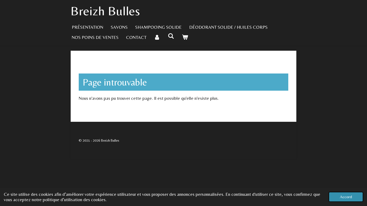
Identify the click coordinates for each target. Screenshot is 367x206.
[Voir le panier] (185, 37)
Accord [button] (346, 196)
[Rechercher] (171, 36)
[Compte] (157, 37)
